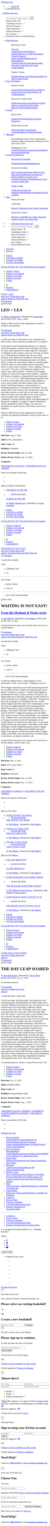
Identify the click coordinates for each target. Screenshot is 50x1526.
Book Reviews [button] (12, 40)
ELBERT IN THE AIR (15, 499)
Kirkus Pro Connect (37, 1186)
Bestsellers (15, 76)
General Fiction (17, 90)
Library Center (17, 186)
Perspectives (22, 103)
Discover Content (18, 217)
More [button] (8, 197)
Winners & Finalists (19, 119)
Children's (20, 68)
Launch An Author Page (28, 219)
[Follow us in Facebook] (6, 1240)
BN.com (25, 299)
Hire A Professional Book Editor (24, 172)
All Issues (37, 150)
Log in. (25, 1355)
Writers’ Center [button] (12, 1172)
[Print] (9, 280)
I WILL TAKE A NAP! (16, 847)
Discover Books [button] (12, 1137)
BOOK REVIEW (18, 818)
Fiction (24, 51)
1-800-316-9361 (15, 1463)
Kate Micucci (27, 890)
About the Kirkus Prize (31, 1160)
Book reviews (12, 21)
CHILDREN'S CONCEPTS (12, 466)
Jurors (17, 121)
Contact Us (10, 1216)
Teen (35, 90)
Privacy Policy (12, 1200)
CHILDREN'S (12, 290)
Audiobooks (16, 51)
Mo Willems (9, 618)
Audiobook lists (34, 76)
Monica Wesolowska (12, 317)
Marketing (36, 163)
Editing (20, 163)
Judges (39, 132)
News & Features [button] (13, 81)
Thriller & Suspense (20, 1140)
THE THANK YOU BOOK (18, 820)
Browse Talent (32, 217)
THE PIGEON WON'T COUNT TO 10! (23, 906)
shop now (5, 296)
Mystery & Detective (27, 54)
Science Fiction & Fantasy (22, 92)
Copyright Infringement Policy (18, 1204)
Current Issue (16, 150)
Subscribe (25, 152)
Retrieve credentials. (25, 1368)
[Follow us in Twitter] (7, 1243)
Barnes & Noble (14, 299)
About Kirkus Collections (37, 208)
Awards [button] (9, 110)
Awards (30, 103)
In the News (29, 105)
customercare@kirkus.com (37, 1463)
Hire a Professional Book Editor (19, 1174)
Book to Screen (17, 105)
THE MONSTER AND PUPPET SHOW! (23, 886)
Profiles (14, 103)
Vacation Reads (21, 79)
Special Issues (27, 150)
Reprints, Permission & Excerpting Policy (15, 1208)
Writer (9, 1394)
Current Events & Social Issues (23, 63)
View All (15, 49)
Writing (14, 163)
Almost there (7, 1350)
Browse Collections (19, 208)
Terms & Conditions (14, 1202)
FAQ (29, 1193)
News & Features (13, 26)
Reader (9, 1391)
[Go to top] (7, 1252)
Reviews (9, 287)
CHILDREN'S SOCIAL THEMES (15, 1111)
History (21, 61)
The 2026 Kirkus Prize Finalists (32, 267)
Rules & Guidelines (28, 132)
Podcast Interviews (14, 31)
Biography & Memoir (30, 1144)
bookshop (12, 553)
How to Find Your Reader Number (34, 1493)
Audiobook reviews (14, 23)
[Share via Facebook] (15, 274)
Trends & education (19, 190)
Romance (39, 54)
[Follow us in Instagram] (7, 1245)
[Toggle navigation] (2, 13)
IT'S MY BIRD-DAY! (15, 868)
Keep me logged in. (9, 1409)
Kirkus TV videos (21, 1156)
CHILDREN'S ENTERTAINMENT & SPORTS (22, 1112)
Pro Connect (11, 34)
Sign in (4, 1401)
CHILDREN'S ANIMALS (12, 791)
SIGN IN (15, 6)
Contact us (10, 1197)
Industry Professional (15, 1397)
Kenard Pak (38, 317)
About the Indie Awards (21, 130)
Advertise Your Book (27, 179)
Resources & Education (20, 159)
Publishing (27, 163)
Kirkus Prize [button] (11, 1158)
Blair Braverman (11, 975)
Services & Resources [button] (15, 155)
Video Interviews (13, 29)
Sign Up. (27, 1511)
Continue (29, 1325)
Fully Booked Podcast (29, 108)
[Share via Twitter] (14, 276)
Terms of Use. (43, 1401)
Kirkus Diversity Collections (17, 1186)
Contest (23, 1193)
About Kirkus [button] (11, 1191)
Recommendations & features (29, 192)
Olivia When (34, 975)
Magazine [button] (10, 134)
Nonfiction (22, 58)
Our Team (16, 1193)
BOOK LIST (13, 267)
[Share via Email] (13, 278)
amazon (4, 299)
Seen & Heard (39, 103)
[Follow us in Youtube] (7, 1247)
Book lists (24, 76)
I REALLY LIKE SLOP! (16, 833)
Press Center (36, 1193)
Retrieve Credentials (33, 1507)
